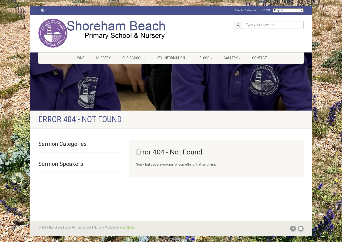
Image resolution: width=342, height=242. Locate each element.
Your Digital (127, 227)
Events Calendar (245, 10)
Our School (132, 58)
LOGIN (266, 10)
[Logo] (80, 33)
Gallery (231, 58)
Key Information (171, 58)
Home (79, 58)
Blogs (204, 58)
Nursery (103, 58)
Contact (259, 58)
